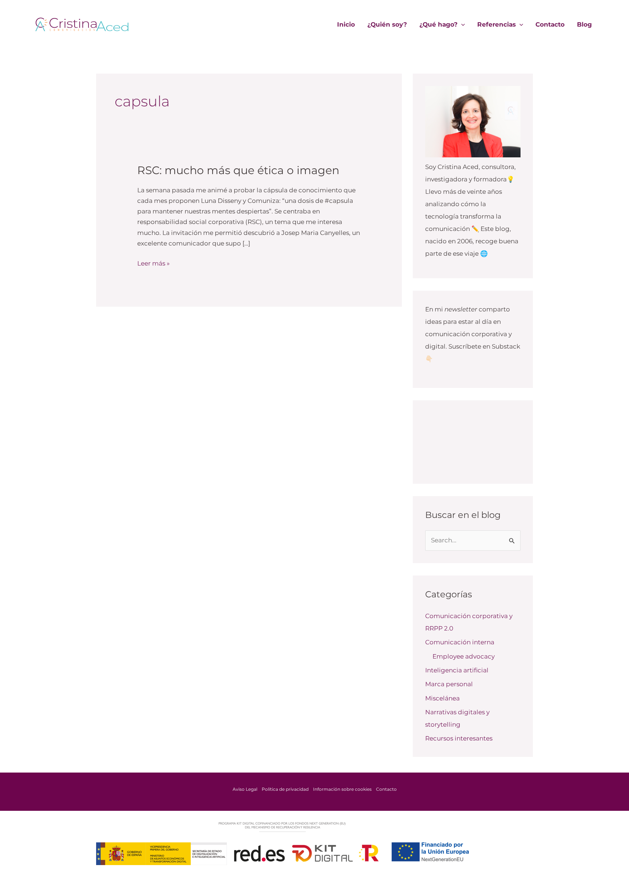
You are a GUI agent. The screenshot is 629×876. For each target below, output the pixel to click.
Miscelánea (442, 698)
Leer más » (153, 262)
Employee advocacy (463, 656)
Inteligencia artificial (456, 670)
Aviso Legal (245, 789)
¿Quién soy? (387, 24)
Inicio (346, 24)
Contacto (550, 24)
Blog (584, 24)
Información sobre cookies (342, 789)
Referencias (496, 24)
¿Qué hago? (438, 24)
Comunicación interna (459, 642)
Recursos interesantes (458, 738)
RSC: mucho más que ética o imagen (238, 170)
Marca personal (449, 684)
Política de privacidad (285, 789)
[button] (461, 24)
